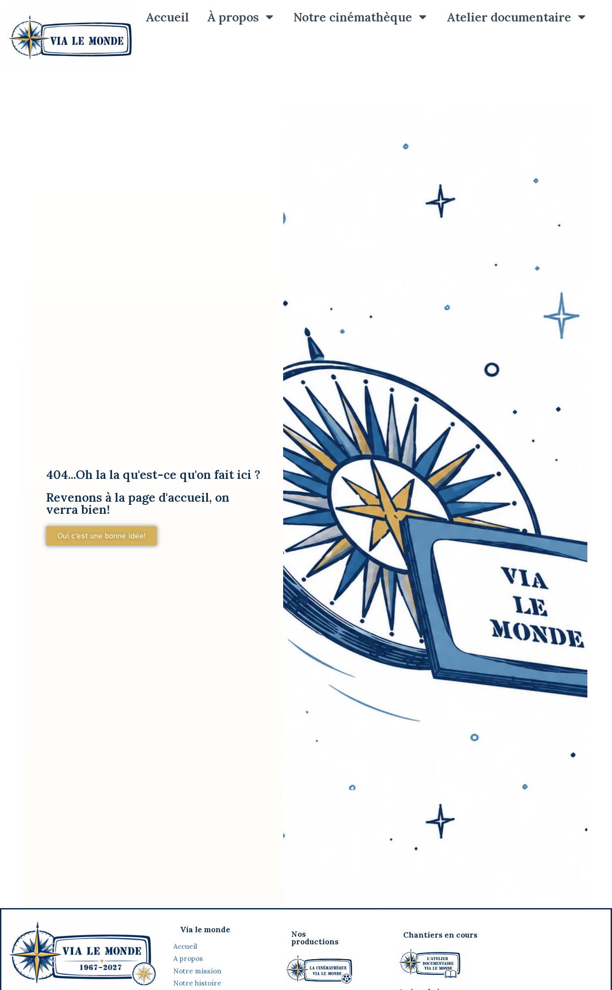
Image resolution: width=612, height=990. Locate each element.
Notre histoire (198, 983)
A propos (188, 958)
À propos (233, 17)
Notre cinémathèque (352, 17)
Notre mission (197, 971)
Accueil (167, 17)
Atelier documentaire (509, 17)
